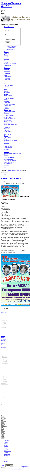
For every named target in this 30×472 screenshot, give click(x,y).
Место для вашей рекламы (4, 323)
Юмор (6, 448)
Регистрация (10, 49)
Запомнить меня (10, 39)
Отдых (6, 445)
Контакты (7, 455)
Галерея (6, 452)
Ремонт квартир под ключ (3, 337)
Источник (3, 312)
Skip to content (8, 167)
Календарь (7, 454)
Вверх (6, 461)
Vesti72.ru (3, 465)
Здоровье (6, 446)
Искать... (3, 10)
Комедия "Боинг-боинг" (12, 178)
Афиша (14, 170)
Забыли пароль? (11, 46)
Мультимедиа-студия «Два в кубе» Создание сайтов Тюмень (17, 468)
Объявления (7, 451)
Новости (6, 442)
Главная (9, 170)
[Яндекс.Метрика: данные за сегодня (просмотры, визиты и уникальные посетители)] (25, 466)
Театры (19, 170)
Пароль (7, 34)
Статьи (6, 449)
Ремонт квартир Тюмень (3, 342)
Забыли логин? (11, 47)
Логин (7, 30)
